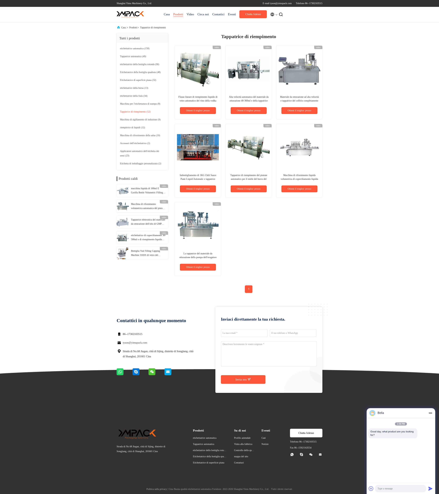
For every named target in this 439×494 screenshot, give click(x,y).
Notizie (265, 444)
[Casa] (130, 14)
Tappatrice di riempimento (153, 27)
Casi (264, 438)
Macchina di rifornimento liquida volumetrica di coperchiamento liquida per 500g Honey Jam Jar (299, 179)
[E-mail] (172, 374)
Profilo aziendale (242, 438)
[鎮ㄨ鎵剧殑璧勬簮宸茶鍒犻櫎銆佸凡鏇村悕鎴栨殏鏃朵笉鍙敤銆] (125, 374)
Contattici (218, 14)
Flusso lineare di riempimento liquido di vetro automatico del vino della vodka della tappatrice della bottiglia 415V (197, 101)
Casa (167, 14)
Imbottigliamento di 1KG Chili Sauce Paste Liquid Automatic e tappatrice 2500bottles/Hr (198, 179)
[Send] (430, 488)
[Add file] (371, 488)
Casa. (123, 27)
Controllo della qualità (244, 451)
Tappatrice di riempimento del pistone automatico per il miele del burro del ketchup (248, 179)
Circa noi (203, 14)
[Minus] (430, 413)
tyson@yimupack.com (135, 342)
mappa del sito (241, 456)
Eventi (232, 14)
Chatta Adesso (253, 14)
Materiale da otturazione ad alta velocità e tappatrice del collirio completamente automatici (299, 101)
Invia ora (241, 379)
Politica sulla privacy (156, 489)
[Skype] (141, 374)
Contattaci (239, 462)
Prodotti (178, 14)
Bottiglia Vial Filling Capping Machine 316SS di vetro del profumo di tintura (145, 253)
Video (190, 14)
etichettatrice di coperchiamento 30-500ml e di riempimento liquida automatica (148, 238)
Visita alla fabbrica (243, 444)
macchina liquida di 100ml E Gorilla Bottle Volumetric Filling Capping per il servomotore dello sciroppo (147, 191)
